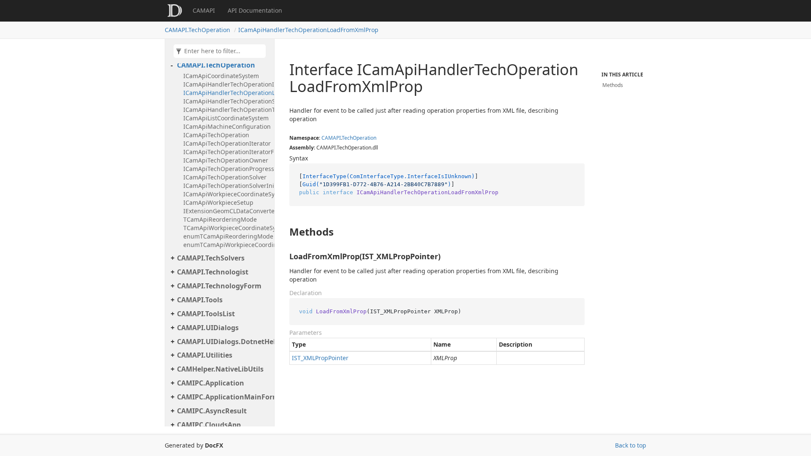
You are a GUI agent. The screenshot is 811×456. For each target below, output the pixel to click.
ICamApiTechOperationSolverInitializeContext (226, 186)
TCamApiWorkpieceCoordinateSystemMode (226, 228)
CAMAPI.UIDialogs (208, 327)
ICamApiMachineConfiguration (226, 126)
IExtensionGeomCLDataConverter (226, 211)
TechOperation (359, 137)
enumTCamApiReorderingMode (226, 236)
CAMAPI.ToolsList (206, 313)
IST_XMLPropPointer (320, 358)
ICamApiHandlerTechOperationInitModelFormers (226, 84)
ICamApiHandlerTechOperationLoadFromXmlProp (308, 30)
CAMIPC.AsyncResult (212, 410)
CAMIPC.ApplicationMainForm (223, 397)
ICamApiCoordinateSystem (221, 76)
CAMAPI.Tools (200, 299)
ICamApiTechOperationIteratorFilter (226, 152)
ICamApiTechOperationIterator (226, 143)
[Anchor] (282, 231)
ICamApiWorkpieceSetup (218, 202)
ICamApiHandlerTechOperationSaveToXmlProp (226, 101)
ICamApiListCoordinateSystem (226, 118)
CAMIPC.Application (210, 383)
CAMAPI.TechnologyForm (219, 285)
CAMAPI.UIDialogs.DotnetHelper (223, 341)
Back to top (630, 445)
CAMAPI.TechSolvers (211, 258)
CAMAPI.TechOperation (197, 30)
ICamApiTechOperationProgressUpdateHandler (226, 169)
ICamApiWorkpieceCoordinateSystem (226, 194)
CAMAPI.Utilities (204, 355)
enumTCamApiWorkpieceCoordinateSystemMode (226, 245)
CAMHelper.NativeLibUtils (220, 369)
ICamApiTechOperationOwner (225, 160)
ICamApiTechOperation (216, 135)
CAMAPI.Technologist (212, 272)
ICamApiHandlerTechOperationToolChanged (226, 110)
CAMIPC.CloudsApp (209, 424)
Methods (612, 85)
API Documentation (255, 10)
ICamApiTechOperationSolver (225, 177)
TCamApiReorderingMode (220, 219)
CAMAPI (204, 10)
